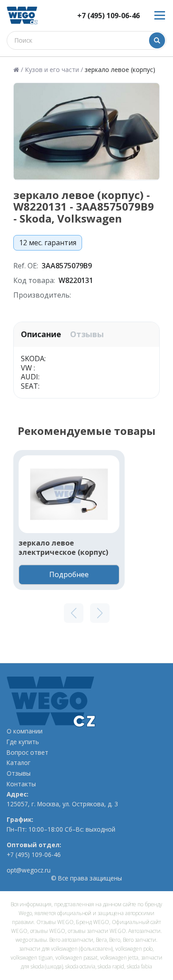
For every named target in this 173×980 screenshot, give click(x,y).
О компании (25, 731)
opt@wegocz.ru (29, 870)
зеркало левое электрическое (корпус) (63, 547)
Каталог (19, 763)
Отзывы (87, 334)
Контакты (21, 784)
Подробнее (69, 574)
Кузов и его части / (54, 70)
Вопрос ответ (27, 753)
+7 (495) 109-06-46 (108, 15)
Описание (41, 334)
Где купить (23, 742)
